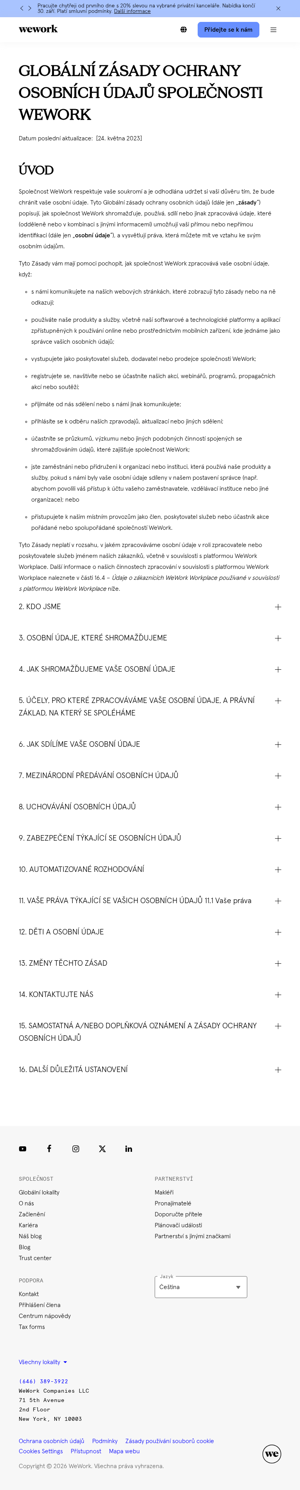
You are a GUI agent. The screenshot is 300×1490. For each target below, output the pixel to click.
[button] (273, 30)
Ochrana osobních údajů (51, 1441)
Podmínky (105, 1441)
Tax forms (32, 1327)
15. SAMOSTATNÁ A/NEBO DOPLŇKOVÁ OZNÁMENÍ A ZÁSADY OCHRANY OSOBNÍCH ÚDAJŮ (138, 1032)
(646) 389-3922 (43, 1381)
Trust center (35, 1258)
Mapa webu (124, 1451)
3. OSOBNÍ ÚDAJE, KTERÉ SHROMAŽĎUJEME (93, 638)
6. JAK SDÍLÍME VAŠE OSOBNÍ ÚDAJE (79, 744)
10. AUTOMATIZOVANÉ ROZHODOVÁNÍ (81, 869)
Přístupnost (86, 1451)
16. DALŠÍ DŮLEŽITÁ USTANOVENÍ (73, 1070)
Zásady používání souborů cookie (169, 1441)
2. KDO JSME (40, 607)
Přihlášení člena (40, 1305)
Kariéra (28, 1225)
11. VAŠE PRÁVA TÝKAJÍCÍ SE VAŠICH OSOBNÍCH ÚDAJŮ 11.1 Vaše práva (135, 901)
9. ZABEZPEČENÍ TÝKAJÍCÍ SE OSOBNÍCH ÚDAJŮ (100, 838)
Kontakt (29, 1294)
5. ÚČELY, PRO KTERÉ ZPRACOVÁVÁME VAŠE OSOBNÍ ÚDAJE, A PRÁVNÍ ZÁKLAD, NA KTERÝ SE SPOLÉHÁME (137, 707)
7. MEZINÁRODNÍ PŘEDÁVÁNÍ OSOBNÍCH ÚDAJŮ (99, 776)
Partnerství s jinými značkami (192, 1236)
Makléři (164, 1192)
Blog (24, 1247)
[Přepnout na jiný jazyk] (183, 30)
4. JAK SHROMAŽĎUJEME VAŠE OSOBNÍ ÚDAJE (97, 669)
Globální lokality (39, 1192)
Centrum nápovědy (45, 1316)
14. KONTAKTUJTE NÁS (56, 995)
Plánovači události (178, 1225)
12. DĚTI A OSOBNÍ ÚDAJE (61, 932)
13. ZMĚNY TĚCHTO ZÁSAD (63, 963)
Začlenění (32, 1214)
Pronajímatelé (173, 1203)
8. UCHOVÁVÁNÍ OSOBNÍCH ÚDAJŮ (77, 807)
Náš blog (30, 1236)
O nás (26, 1203)
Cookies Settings (41, 1451)
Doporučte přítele (178, 1214)
